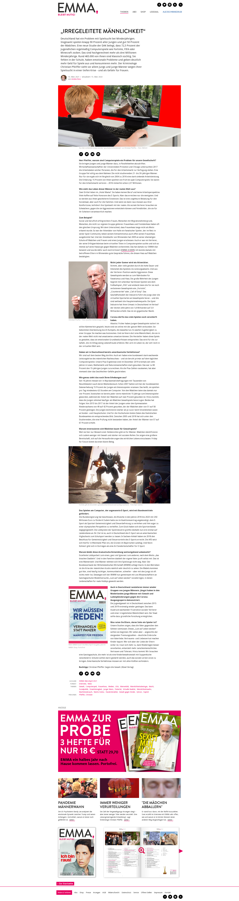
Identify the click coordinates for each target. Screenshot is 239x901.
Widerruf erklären (64, 893)
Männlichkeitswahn (144, 689)
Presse (88, 893)
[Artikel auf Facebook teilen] (81, 154)
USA (117, 686)
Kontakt (168, 893)
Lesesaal (154, 12)
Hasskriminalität (112, 692)
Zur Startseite (66, 883)
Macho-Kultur (99, 692)
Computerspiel (91, 686)
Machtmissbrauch (85, 692)
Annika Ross (76, 79)
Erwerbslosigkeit (96, 689)
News (90, 684)
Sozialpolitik (83, 689)
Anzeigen (96, 893)
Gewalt (81, 686)
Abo (134, 12)
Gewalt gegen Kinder (127, 692)
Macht (151, 686)
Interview (82, 684)
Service (136, 893)
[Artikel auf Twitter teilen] (87, 154)
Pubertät (118, 689)
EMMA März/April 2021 (88, 681)
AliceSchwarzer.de (172, 12)
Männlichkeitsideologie (138, 686)
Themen (124, 12)
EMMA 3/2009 (127, 250)
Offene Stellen (146, 893)
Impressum (158, 893)
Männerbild (124, 686)
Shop (143, 12)
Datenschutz (126, 893)
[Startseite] (78, 9)
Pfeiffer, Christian (85, 695)
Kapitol (146, 692)
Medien (111, 686)
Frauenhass (102, 686)
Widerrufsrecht (113, 893)
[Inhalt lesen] (142, 850)
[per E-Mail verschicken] (92, 154)
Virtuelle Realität (129, 689)
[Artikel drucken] (98, 154)
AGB (104, 893)
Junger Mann (108, 689)
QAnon (139, 692)
